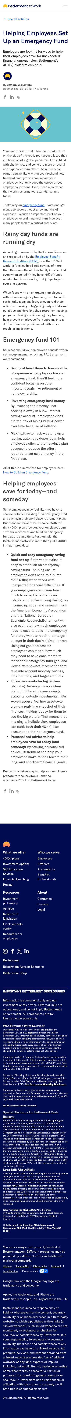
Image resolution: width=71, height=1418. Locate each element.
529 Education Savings (13, 871)
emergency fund (33, 205)
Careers (42, 904)
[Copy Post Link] (18, 97)
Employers (44, 858)
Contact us (44, 898)
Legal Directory (10, 1271)
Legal (41, 909)
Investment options (16, 863)
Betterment (11, 960)
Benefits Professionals (46, 877)
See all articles (18, 19)
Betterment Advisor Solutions (23, 966)
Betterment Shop (15, 973)
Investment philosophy (11, 901)
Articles (8, 908)
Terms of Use (22, 1266)
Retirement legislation (11, 916)
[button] (65, 6)
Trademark (56, 1266)
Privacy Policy (40, 1266)
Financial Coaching (16, 879)
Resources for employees (12, 936)
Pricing (7, 884)
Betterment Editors (19, 84)
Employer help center (13, 926)
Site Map (7, 1266)
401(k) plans (11, 858)
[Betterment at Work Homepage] (22, 6)
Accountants (46, 869)
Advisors (43, 863)
